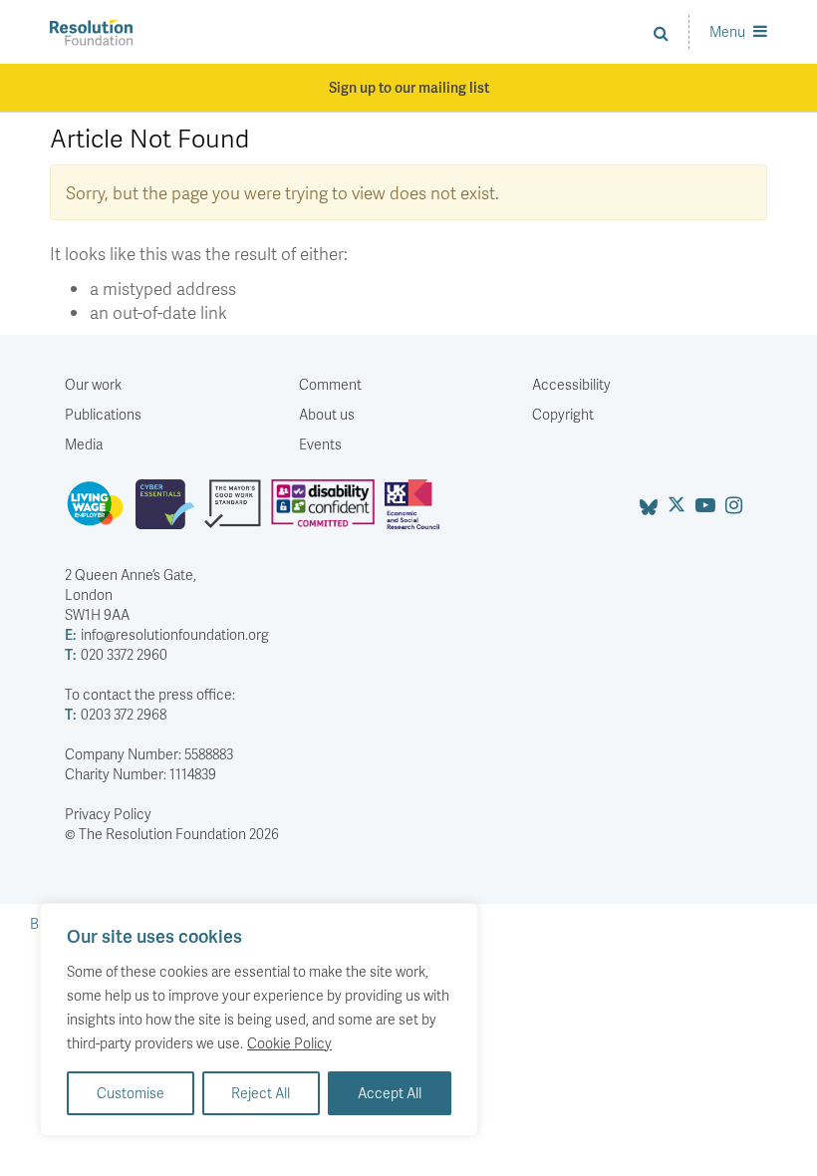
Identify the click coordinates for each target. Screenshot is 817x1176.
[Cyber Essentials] (170, 512)
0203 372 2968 (115, 714)
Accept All (389, 1092)
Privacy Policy (108, 813)
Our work (93, 384)
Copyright (563, 414)
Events (320, 444)
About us (327, 414)
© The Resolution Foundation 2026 (172, 833)
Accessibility (571, 384)
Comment (330, 384)
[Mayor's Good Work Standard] (237, 512)
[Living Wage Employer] (100, 512)
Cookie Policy (289, 1042)
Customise (130, 1092)
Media (84, 444)
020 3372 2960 (116, 654)
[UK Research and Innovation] (416, 512)
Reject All (260, 1092)
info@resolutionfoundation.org (167, 634)
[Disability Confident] (328, 512)
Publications (103, 414)
